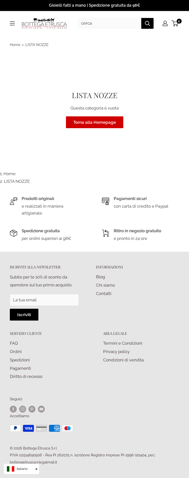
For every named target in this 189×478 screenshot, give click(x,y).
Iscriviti (24, 314)
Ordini (16, 351)
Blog (100, 276)
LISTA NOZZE (17, 181)
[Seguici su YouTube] (41, 409)
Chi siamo (105, 285)
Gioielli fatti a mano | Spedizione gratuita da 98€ (94, 5)
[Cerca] (147, 23)
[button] (21, 468)
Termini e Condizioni (122, 343)
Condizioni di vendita (123, 359)
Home (15, 45)
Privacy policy (116, 351)
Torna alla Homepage (94, 122)
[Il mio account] (165, 23)
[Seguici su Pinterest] (32, 409)
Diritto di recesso (26, 376)
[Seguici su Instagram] (22, 409)
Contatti (103, 293)
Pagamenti (20, 368)
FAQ (14, 343)
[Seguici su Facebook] (13, 409)
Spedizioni (20, 359)
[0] (175, 23)
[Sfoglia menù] (12, 23)
